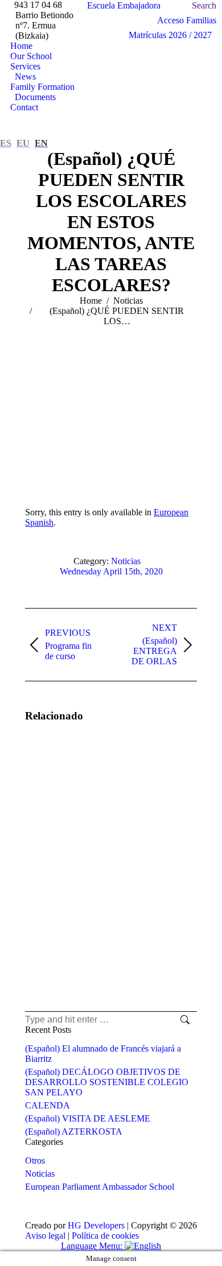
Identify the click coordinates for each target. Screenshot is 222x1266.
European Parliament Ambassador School (99, 1186)
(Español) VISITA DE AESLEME (87, 1118)
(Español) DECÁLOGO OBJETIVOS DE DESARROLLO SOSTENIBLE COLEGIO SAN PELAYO (106, 1082)
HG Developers (96, 1225)
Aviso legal (45, 1235)
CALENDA (47, 1105)
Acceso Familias (186, 20)
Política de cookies (105, 1235)
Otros (35, 1160)
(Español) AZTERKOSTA (73, 1131)
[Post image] (56, 765)
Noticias (126, 561)
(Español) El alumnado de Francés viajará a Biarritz (103, 1054)
